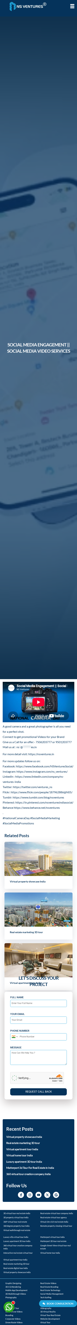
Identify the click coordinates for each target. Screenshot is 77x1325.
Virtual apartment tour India (22, 1149)
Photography (11, 1297)
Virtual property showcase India (27, 881)
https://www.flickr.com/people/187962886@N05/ (42, 792)
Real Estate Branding (49, 1287)
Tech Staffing (45, 1297)
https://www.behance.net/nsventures (37, 807)
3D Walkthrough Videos (15, 1294)
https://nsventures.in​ (41, 754)
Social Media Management (51, 1294)
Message (15, 1047)
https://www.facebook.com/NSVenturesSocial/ (44, 766)
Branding (9, 1315)
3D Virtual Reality (48, 1311)
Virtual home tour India (19, 1155)
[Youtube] (38, 1195)
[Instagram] (30, 1195)
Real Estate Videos (48, 1283)
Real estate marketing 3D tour (26, 932)
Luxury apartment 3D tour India (24, 1161)
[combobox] (14, 1036)
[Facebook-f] (21, 1195)
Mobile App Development (16, 1290)
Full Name (17, 997)
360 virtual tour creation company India (28, 1174)
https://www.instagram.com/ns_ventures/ (42, 771)
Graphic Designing (13, 1283)
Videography (45, 1308)
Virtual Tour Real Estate (50, 1315)
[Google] (56, 1195)
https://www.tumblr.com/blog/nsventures (38, 797)
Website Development (50, 1319)
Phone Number (19, 1030)
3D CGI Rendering (13, 1287)
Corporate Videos (13, 1319)
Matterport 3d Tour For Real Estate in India (30, 1167)
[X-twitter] (47, 1195)
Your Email (17, 1014)
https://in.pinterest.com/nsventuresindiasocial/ (44, 802)
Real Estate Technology (50, 1290)
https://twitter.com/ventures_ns (32, 787)
